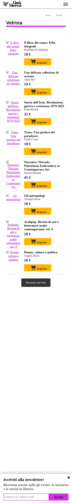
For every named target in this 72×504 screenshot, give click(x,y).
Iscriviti (58, 497)
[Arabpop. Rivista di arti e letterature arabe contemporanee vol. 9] (13, 246)
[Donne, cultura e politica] (13, 259)
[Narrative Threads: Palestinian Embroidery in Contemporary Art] (13, 187)
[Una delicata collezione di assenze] (13, 83)
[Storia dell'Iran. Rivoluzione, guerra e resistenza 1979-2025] (13, 120)
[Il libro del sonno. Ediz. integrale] (13, 53)
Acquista (41, 62)
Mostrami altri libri (36, 282)
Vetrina (59, 15)
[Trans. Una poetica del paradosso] (13, 143)
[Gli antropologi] (13, 199)
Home (48, 15)
